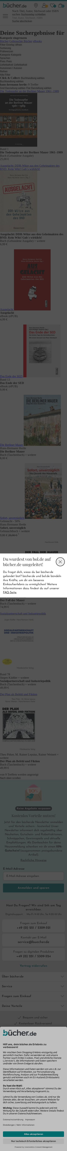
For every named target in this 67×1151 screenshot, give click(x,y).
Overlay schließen (60, 561)
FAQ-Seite (9, 592)
